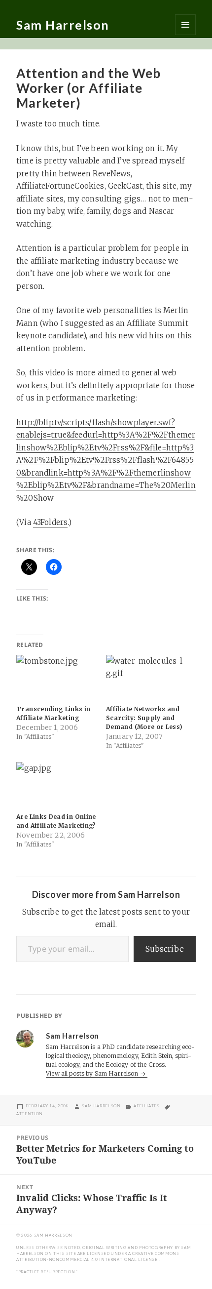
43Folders (50, 522)
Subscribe (164, 949)
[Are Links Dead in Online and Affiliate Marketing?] (56, 785)
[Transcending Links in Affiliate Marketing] (56, 678)
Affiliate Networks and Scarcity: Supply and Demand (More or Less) (144, 717)
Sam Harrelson (62, 24)
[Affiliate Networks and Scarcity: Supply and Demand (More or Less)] (146, 678)
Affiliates (146, 1105)
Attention (29, 1113)
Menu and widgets (185, 24)
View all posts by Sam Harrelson (93, 1073)
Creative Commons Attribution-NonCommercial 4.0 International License (97, 1256)
